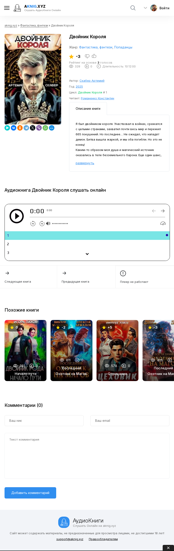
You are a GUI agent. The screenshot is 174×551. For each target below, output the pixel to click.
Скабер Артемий (92, 80)
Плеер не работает (134, 282)
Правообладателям (103, 539)
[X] (32, 128)
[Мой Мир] (51, 128)
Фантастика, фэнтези (34, 25)
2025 (79, 86)
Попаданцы (123, 47)
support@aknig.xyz (69, 539)
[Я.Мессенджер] (7, 128)
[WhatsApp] (45, 128)
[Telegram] (26, 128)
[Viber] (39, 128)
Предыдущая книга (75, 281)
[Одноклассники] (20, 128)
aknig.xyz (11, 25)
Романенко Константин (97, 98)
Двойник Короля (90, 92)
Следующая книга (18, 281)
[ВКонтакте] (13, 128)
